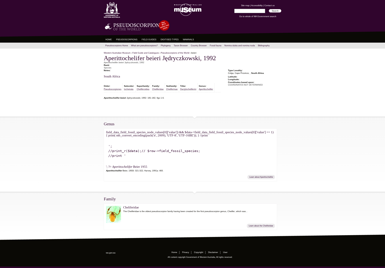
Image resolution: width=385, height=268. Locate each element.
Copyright (198, 252)
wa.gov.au (111, 252)
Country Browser (199, 45)
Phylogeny (166, 45)
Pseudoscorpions (126, 39)
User (225, 252)
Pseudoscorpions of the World (175, 53)
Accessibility (257, 5)
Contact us (269, 5)
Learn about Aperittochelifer (261, 177)
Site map (245, 5)
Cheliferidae (158, 89)
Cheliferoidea (143, 89)
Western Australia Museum (112, 10)
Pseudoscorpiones (112, 89)
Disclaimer (213, 252)
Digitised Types (170, 39)
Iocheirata (128, 89)
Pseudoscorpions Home (116, 45)
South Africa (112, 76)
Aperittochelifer (206, 89)
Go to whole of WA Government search (257, 16)
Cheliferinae (172, 89)
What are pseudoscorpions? (144, 45)
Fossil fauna (215, 45)
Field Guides (149, 39)
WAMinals (188, 39)
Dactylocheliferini (188, 89)
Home (108, 39)
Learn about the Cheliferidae (261, 226)
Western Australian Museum (187, 10)
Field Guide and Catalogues (145, 53)
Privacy (185, 252)
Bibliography (264, 45)
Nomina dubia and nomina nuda (239, 45)
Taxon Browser (181, 45)
